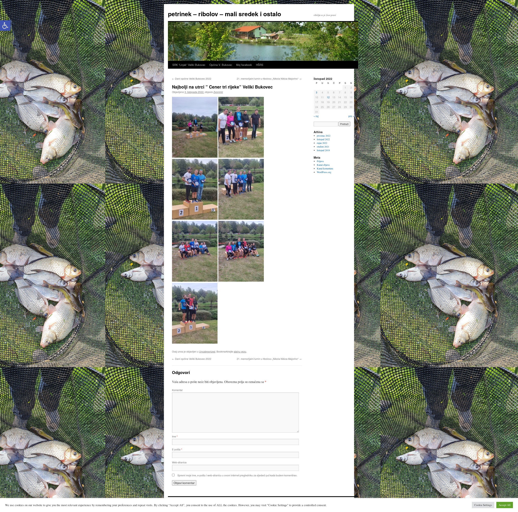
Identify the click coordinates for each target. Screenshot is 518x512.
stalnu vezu (240, 351)
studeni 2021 (323, 146)
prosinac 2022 (323, 135)
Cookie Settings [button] (483, 505)
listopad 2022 (323, 139)
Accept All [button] (505, 505)
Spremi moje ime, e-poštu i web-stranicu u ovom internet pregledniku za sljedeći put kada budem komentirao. (237, 475)
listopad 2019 (323, 150)
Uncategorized (207, 351)
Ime (175, 436)
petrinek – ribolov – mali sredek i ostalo (224, 13)
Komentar (177, 390)
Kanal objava (323, 164)
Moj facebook (244, 65)
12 (328, 97)
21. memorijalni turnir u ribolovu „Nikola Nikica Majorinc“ (269, 78)
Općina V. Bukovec (220, 65)
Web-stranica (179, 462)
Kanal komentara (325, 168)
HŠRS (259, 65)
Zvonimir (218, 92)
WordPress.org (324, 172)
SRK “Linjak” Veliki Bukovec (188, 65)
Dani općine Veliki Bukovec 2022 (191, 78)
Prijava (320, 161)
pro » (351, 116)
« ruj (316, 116)
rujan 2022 (322, 142)
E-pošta (177, 449)
